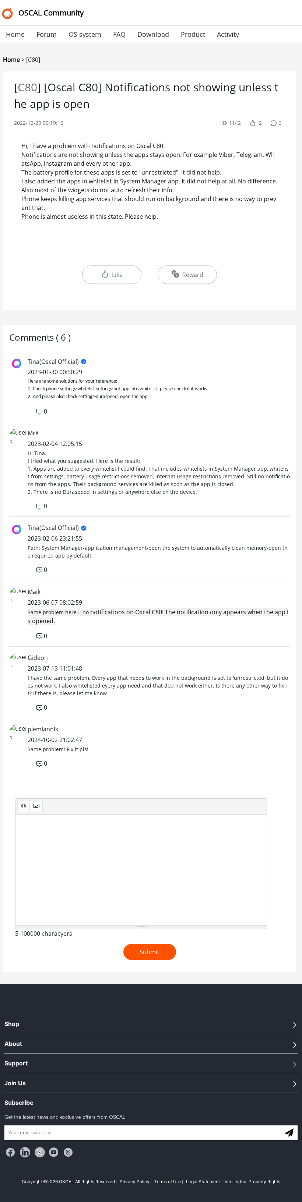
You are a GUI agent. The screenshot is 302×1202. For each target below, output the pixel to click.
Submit (149, 952)
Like (117, 275)
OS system (85, 34)
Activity (228, 34)
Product (193, 34)
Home (15, 34)
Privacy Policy (135, 1181)
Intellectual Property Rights (252, 1181)
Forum (46, 34)
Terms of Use (167, 1181)
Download (153, 34)
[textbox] (141, 870)
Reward (192, 275)
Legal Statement (203, 1181)
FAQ (119, 34)
